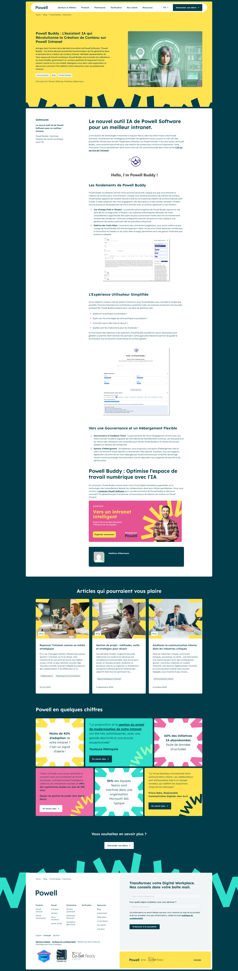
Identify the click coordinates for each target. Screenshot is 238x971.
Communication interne (163, 679)
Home (38, 15)
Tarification (116, 7)
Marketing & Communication (68, 676)
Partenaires (100, 7)
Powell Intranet (65, 75)
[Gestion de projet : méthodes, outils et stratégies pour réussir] (119, 619)
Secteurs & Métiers (67, 7)
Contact (54, 913)
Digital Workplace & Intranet (109, 679)
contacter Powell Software (111, 491)
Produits (85, 7)
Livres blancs (102, 921)
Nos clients (132, 7)
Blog (45, 15)
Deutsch (56, 935)
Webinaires (101, 917)
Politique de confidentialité (64, 942)
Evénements (102, 913)
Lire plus (197, 960)
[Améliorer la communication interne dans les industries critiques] (175, 619)
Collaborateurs (47, 676)
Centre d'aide (56, 923)
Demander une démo (117, 845)
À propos (55, 909)
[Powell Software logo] (37, 7)
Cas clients (101, 925)
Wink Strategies (55, 944)
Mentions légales (43, 942)
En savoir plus (99, 759)
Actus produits (43, 75)
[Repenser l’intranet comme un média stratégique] (62, 619)
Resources (148, 7)
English (39, 935)
